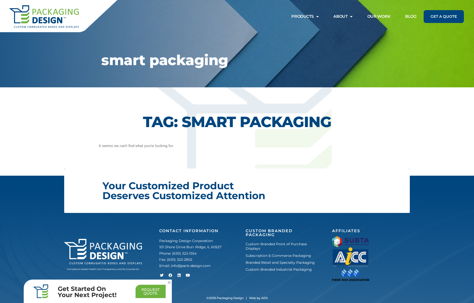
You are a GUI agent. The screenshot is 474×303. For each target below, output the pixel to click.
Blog (410, 16)
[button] (169, 282)
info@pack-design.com (191, 266)
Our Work (378, 16)
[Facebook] (170, 275)
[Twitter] (161, 275)
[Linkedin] (179, 275)
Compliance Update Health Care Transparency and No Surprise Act (103, 269)
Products (302, 16)
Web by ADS (258, 298)
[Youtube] (187, 275)
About (340, 16)
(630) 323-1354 (184, 253)
